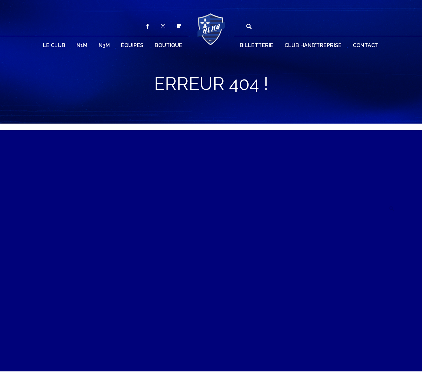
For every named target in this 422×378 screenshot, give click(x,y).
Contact (365, 45)
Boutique (168, 45)
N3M (104, 45)
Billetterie (256, 45)
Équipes (132, 45)
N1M (81, 45)
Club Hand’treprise (313, 45)
